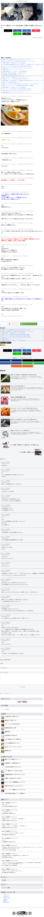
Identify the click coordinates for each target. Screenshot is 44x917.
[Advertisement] (22, 47)
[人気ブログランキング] (24, 701)
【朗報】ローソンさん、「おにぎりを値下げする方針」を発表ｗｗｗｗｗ (15, 78)
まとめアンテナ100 (6, 897)
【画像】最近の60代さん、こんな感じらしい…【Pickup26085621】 (14, 71)
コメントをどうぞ (4, 672)
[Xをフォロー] (33, 360)
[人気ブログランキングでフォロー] (28, 323)
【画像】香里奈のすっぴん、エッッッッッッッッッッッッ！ (13, 69)
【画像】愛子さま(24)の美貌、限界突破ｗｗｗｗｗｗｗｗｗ (13, 74)
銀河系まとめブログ (6, 902)
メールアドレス (3, 667)
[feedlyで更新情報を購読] (33, 363)
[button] (26, 33)
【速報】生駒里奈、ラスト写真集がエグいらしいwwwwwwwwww (14, 62)
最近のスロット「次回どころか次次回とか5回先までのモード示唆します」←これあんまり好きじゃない (21, 83)
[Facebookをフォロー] (11, 363)
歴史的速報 (5, 900)
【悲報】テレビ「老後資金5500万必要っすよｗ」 (11, 82)
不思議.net (5, 899)
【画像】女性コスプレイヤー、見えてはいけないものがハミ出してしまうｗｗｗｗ (17, 67)
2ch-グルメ (3, 342)
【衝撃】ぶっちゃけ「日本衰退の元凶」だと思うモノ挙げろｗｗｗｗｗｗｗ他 (16, 59)
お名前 (1, 663)
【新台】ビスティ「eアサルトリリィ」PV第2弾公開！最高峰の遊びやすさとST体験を (17, 85)
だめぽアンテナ (6, 894)
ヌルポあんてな (6, 896)
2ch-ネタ (9, 342)
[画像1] (14, 115)
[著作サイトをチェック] (11, 360)
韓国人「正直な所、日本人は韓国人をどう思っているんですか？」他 (14, 77)
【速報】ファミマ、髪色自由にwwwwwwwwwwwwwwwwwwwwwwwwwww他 (15, 334)
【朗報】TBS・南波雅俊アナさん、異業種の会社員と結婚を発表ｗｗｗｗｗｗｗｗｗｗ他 (18, 61)
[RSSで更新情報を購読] (22, 366)
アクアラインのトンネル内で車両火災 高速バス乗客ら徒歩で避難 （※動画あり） (17, 66)
